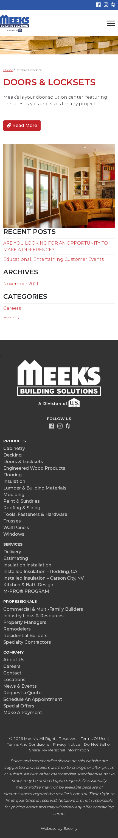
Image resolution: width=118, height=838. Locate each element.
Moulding (13, 494)
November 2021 (20, 283)
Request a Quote (22, 692)
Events (11, 317)
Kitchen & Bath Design (28, 584)
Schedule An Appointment (32, 699)
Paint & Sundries (21, 501)
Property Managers (24, 622)
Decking (12, 455)
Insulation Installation (27, 565)
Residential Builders (25, 635)
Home (8, 70)
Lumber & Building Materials (34, 488)
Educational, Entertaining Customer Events (53, 259)
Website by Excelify (59, 828)
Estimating (15, 558)
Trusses (12, 521)
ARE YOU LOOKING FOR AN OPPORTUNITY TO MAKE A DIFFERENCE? (55, 246)
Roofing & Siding (21, 507)
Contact (12, 673)
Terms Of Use (93, 738)
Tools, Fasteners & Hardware (35, 514)
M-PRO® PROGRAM (26, 591)
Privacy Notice (66, 744)
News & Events (20, 686)
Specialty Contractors (27, 642)
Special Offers (18, 706)
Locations (14, 679)
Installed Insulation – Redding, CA (40, 571)
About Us (13, 659)
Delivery (12, 551)
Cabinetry (14, 448)
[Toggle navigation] (111, 23)
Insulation (14, 481)
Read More (24, 125)
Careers (12, 308)
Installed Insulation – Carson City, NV (43, 578)
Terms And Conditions (28, 744)
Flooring (12, 474)
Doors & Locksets (49, 82)
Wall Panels (16, 527)
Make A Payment (22, 712)
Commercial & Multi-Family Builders (43, 609)
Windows (13, 534)
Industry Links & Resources (33, 615)
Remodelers (17, 629)
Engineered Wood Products (34, 468)
